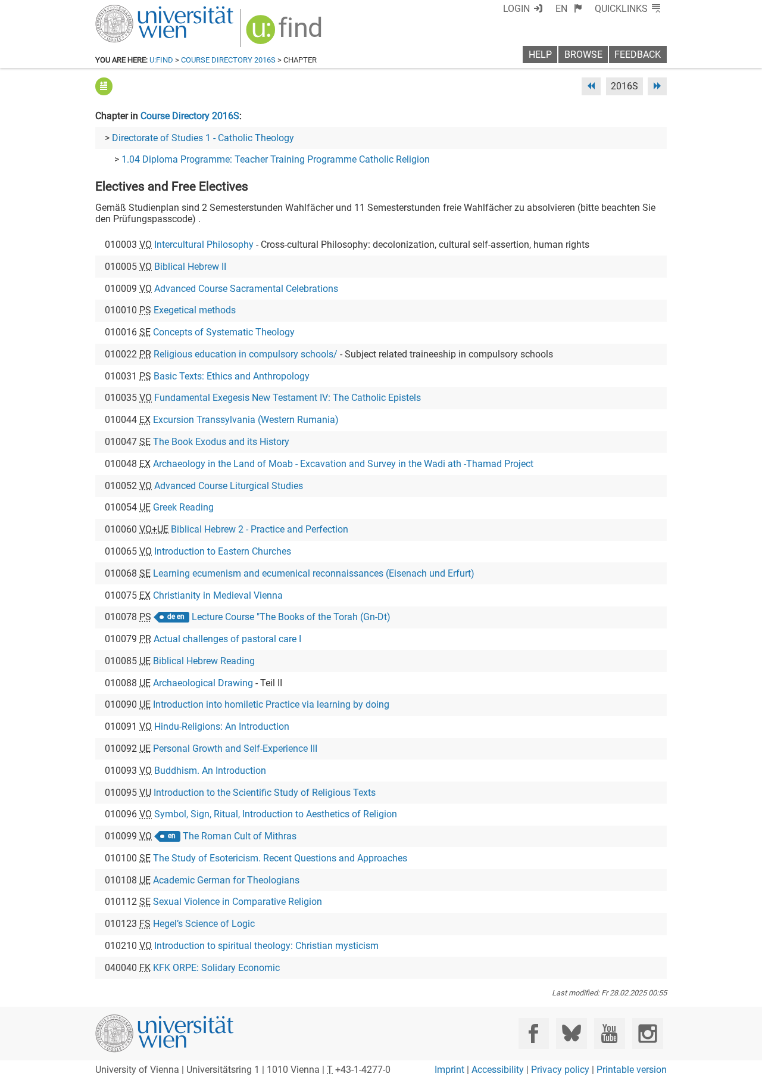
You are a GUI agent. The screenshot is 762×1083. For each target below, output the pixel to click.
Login (516, 8)
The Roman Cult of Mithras (239, 836)
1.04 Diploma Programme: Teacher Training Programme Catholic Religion (275, 159)
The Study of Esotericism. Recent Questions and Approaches (280, 858)
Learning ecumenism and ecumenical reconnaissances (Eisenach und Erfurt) (313, 573)
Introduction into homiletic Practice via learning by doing (271, 704)
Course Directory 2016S (228, 59)
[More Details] (104, 86)
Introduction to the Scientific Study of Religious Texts (265, 792)
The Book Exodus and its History (221, 441)
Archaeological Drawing (203, 683)
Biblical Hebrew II (190, 266)
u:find (161, 59)
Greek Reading (183, 507)
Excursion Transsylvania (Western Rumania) (246, 419)
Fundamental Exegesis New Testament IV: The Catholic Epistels (287, 397)
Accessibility (497, 1069)
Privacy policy (560, 1069)
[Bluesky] (571, 1033)
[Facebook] (534, 1033)
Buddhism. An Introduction (210, 770)
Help (540, 54)
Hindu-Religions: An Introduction (221, 726)
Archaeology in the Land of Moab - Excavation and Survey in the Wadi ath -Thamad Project (343, 463)
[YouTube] (609, 1033)
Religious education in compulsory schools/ (246, 354)
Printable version (632, 1069)
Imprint (449, 1069)
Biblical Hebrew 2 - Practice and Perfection (259, 529)
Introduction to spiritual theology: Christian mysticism (266, 945)
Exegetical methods (195, 310)
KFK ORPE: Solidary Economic (216, 967)
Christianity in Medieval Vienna (218, 595)
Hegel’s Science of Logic (204, 923)
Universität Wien (136, 10)
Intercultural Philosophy (204, 244)
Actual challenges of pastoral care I (227, 639)
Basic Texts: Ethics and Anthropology (232, 376)
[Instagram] (647, 1033)
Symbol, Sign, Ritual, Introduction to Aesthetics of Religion (275, 814)
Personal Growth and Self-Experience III (235, 748)
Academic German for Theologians (226, 880)
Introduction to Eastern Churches (222, 551)
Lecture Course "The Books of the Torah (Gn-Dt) (291, 617)
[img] (285, 33)
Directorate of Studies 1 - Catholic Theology (203, 138)
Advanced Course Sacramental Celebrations (246, 288)
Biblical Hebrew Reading (204, 661)
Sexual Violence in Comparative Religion (237, 901)
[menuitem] (568, 8)
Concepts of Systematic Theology (224, 332)
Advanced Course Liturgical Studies (228, 485)
